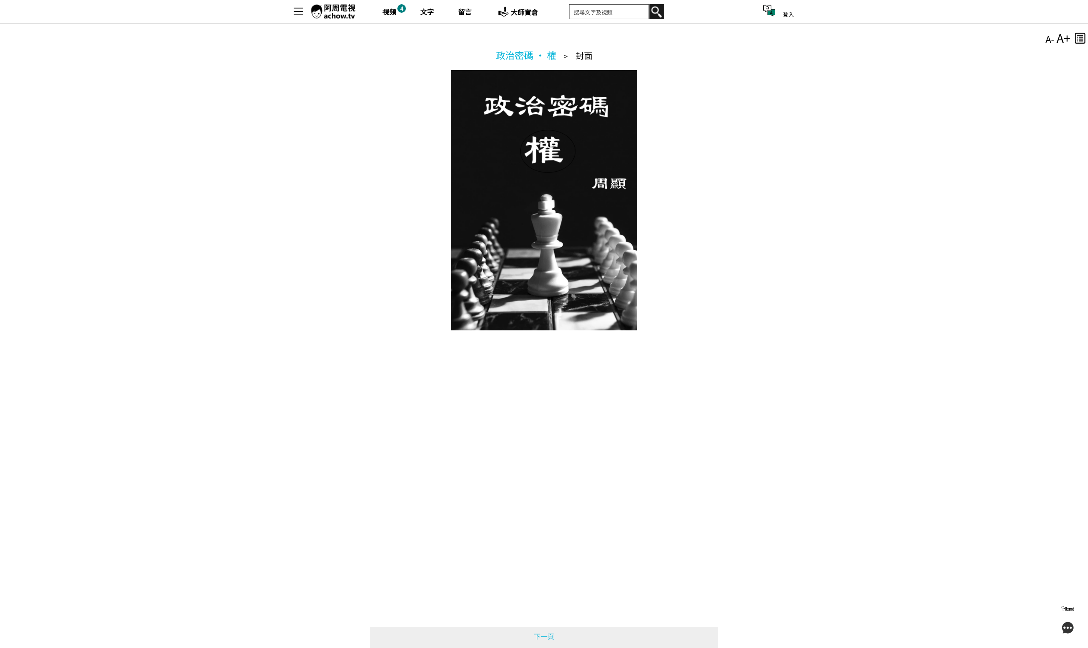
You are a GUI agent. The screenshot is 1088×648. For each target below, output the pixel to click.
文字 (427, 11)
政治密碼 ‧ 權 (526, 55)
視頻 (389, 11)
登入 (788, 14)
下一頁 (544, 636)
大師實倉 (524, 12)
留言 (465, 11)
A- (1050, 38)
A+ (1064, 37)
